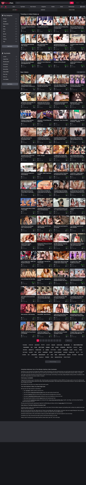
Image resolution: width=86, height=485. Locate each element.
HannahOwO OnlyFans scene (34, 396)
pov (52, 357)
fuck (36, 357)
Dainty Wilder (10, 71)
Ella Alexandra (10, 61)
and (52, 347)
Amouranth (10, 66)
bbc (29, 354)
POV (10, 31)
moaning (25, 349)
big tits (69, 347)
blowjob (67, 344)
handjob (31, 344)
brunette (31, 349)
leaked (48, 344)
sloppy (31, 352)
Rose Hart (10, 74)
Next (68, 340)
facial (75, 349)
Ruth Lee (10, 76)
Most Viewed (33, 6)
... (62, 340)
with (39, 352)
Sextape (10, 21)
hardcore (59, 344)
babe (57, 347)
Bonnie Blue (10, 69)
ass (52, 354)
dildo (53, 344)
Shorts (61, 6)
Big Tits (10, 33)
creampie (34, 354)
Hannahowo (10, 64)
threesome (38, 349)
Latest (13, 6)
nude (47, 349)
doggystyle (58, 357)
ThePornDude (71, 6)
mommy (80, 349)
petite (43, 344)
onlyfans (80, 354)
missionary (42, 354)
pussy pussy (67, 357)
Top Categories (8, 15)
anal (80, 347)
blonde (74, 354)
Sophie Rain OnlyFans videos (37, 392)
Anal (10, 41)
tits (82, 352)
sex (56, 354)
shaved (65, 352)
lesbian (65, 349)
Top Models (7, 53)
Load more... (10, 46)
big (32, 347)
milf (48, 354)
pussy (47, 357)
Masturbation (10, 23)
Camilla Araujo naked (35, 399)
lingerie (45, 352)
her (36, 352)
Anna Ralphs (10, 79)
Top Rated (23, 6)
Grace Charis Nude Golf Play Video (56, 399)
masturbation (78, 344)
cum (35, 347)
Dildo (10, 26)
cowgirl (62, 347)
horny (59, 349)
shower (24, 354)
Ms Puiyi (30, 394)
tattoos (25, 352)
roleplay (41, 357)
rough (69, 354)
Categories (43, 6)
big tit (77, 352)
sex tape (41, 347)
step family (53, 349)
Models (53, 6)
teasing (25, 344)
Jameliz (10, 56)
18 (43, 349)
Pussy (10, 36)
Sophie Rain (10, 59)
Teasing (10, 39)
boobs (51, 352)
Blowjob (10, 18)
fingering (26, 347)
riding (48, 347)
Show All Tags (53, 361)
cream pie (71, 352)
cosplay (75, 347)
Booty (10, 28)
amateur (37, 344)
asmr (71, 349)
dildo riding (58, 352)
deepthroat (62, 354)
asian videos (61, 403)
